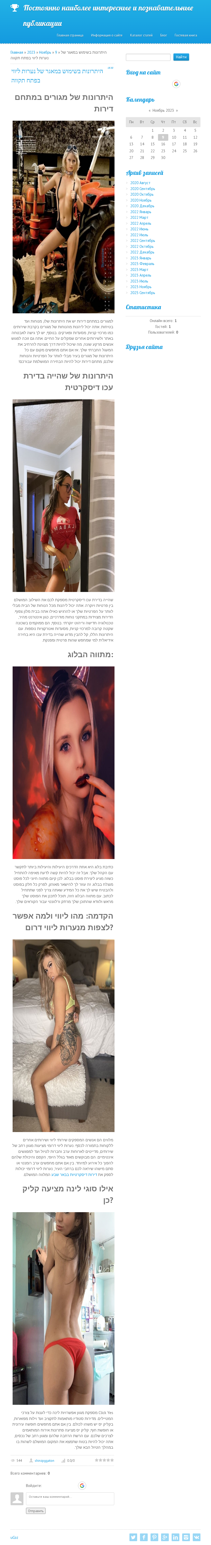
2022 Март (139, 217)
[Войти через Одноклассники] (91, 1486)
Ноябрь (45, 52)
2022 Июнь (139, 229)
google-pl (165, 1537)
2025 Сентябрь (142, 292)
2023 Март (139, 269)
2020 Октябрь (142, 194)
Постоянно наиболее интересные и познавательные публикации (108, 9)
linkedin (175, 1537)
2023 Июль (139, 281)
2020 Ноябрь (141, 200)
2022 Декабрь (142, 252)
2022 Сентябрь (142, 240)
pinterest (154, 1537)
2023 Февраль (142, 263)
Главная (17, 52)
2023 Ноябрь (141, 286)
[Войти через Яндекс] (73, 1486)
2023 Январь (140, 258)
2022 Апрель (140, 223)
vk (196, 1537)
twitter (133, 1537)
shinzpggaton (44, 1460)
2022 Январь (140, 211)
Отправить (35, 1511)
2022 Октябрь (142, 246)
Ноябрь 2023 (163, 110)
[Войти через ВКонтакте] (55, 1486)
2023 (31, 52)
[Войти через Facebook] (64, 1486)
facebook (144, 1537)
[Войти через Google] (82, 1486)
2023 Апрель (140, 275)
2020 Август (140, 182)
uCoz (14, 1537)
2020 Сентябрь (142, 188)
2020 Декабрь (142, 205)
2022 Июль (139, 234)
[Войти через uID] (47, 1486)
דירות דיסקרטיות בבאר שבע (74, 1174)
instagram (186, 1537)
